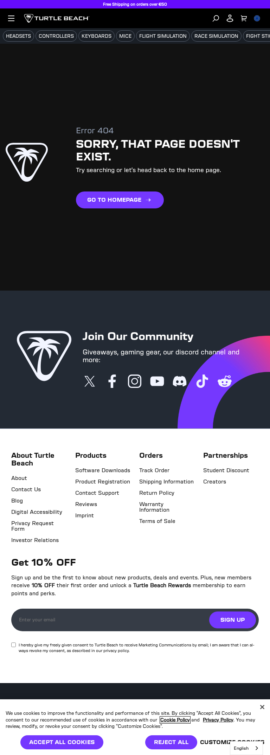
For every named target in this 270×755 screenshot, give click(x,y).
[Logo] (57, 18)
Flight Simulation (163, 36)
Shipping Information (166, 482)
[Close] (262, 707)
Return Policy (156, 493)
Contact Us (26, 489)
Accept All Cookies (62, 742)
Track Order (154, 470)
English (241, 748)
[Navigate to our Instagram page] (135, 382)
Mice (125, 36)
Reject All (171, 742)
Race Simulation (216, 36)
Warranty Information (154, 507)
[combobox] (246, 748)
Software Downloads (102, 470)
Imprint (84, 515)
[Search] (216, 18)
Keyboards (96, 36)
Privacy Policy (218, 720)
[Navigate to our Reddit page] (225, 382)
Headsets (18, 36)
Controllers (56, 36)
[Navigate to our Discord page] (180, 382)
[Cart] (244, 18)
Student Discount (226, 470)
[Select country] (257, 18)
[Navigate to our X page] (90, 382)
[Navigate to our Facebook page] (112, 382)
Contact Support (97, 493)
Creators (214, 482)
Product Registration (102, 482)
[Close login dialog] (200, 541)
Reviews (86, 504)
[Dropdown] (11, 18)
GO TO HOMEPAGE (114, 199)
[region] (135, 727)
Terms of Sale (157, 521)
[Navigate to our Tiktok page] (202, 382)
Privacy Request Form (32, 526)
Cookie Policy (175, 720)
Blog (17, 501)
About (19, 478)
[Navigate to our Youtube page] (157, 382)
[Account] (230, 18)
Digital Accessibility (36, 512)
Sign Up (232, 619)
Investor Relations (35, 540)
